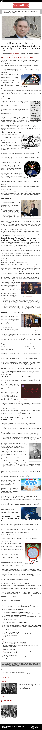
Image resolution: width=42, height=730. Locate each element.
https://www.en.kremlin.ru (22, 622)
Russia (17, 57)
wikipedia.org (29, 177)
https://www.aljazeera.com (35, 626)
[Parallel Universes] (9, 688)
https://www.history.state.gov (13, 652)
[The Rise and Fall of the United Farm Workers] (9, 711)
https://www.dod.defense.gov (13, 635)
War (7, 57)
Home (4, 11)
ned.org (37, 327)
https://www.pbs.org (35, 605)
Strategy (4, 57)
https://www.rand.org (25, 642)
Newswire (32, 57)
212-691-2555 (34, 728)
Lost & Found (4, 696)
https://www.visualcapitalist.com (24, 612)
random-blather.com (27, 148)
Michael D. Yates (4, 703)
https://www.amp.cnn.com (11, 646)
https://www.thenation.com (10, 619)
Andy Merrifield (20, 683)
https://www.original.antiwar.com (34, 625)
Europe (14, 57)
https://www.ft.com (13, 655)
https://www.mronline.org (12, 649)
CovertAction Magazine (6, 55)
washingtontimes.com (31, 563)
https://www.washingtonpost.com (12, 632)
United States (26, 57)
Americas (11, 57)
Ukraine (21, 57)
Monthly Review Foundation (35, 725)
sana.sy (25, 399)
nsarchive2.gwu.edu (36, 121)
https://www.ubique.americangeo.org (18, 615)
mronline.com (26, 86)
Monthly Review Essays (6, 677)
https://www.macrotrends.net (14, 610)
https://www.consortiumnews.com (12, 629)
